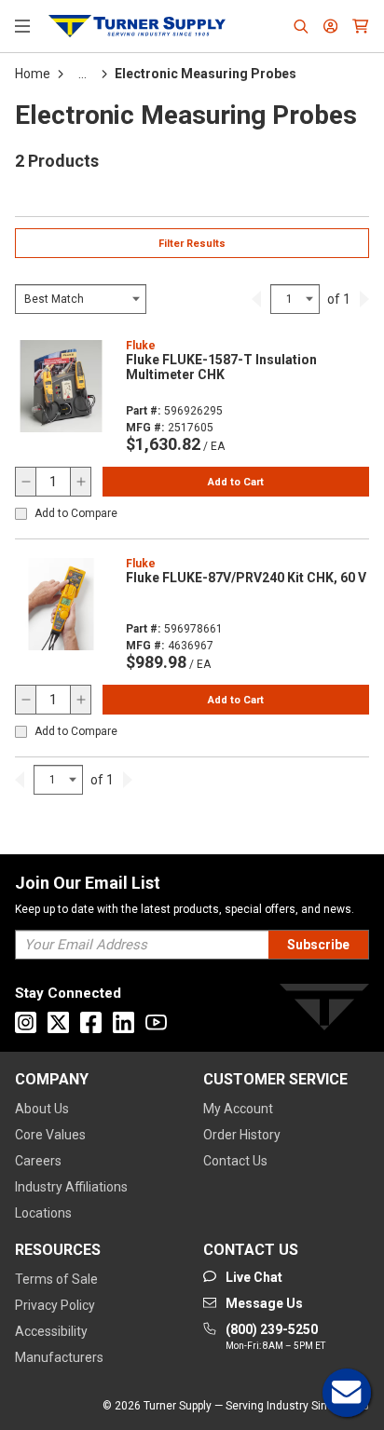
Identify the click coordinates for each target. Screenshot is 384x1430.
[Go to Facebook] (91, 1022)
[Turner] (324, 1010)
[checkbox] (21, 514)
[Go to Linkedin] (123, 1022)
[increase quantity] (80, 482)
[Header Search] (301, 26)
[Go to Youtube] (156, 1022)
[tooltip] (82, 73)
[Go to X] (58, 1022)
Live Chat (346, 1392)
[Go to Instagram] (25, 1022)
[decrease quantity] (26, 482)
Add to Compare (75, 514)
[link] (256, 299)
